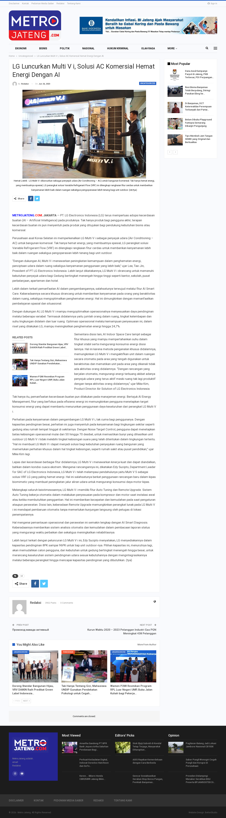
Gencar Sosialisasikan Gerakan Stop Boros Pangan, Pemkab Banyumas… (148, 779)
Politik (65, 48)
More (171, 48)
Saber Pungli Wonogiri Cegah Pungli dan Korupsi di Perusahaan (201, 762)
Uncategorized (147, 83)
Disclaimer (14, 3)
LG (22, 576)
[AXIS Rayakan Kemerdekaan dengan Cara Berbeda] (122, 763)
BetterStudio (211, 812)
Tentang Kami (74, 3)
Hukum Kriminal (118, 48)
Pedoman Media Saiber (42, 3)
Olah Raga (148, 48)
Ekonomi (20, 48)
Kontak (25, 3)
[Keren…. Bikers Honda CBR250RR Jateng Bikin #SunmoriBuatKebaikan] (69, 780)
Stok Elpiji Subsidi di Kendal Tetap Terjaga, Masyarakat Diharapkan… (147, 746)
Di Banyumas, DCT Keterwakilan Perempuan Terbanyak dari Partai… (198, 106)
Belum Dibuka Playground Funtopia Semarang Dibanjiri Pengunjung (198, 122)
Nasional (88, 48)
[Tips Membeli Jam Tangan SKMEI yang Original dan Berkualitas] (175, 140)
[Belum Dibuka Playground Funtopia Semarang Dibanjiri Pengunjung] (175, 123)
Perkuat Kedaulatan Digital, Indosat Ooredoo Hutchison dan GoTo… (94, 762)
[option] (191, 108)
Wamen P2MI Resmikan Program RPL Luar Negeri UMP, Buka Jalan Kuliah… (47, 379)
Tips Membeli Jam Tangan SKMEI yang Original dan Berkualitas (198, 139)
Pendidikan (68, 652)
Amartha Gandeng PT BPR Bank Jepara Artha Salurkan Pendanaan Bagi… (93, 746)
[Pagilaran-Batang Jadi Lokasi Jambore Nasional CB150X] (175, 747)
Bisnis (43, 48)
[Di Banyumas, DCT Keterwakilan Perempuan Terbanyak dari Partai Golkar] (175, 107)
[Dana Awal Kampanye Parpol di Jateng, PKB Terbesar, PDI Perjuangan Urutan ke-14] (175, 75)
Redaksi (60, 3)
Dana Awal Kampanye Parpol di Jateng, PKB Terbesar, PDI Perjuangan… (199, 74)
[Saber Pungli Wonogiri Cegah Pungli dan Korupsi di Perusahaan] (175, 763)
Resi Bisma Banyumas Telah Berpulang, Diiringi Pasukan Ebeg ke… (197, 90)
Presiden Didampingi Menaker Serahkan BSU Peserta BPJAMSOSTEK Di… (200, 779)
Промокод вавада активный (30, 629)
